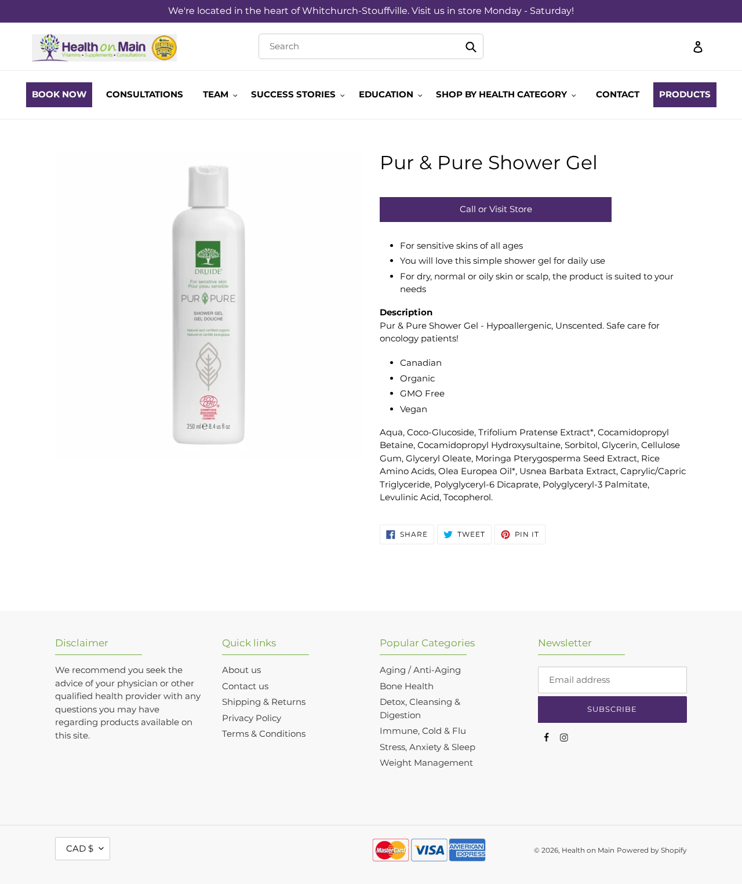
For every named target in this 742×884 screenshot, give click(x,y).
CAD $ (79, 848)
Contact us (245, 686)
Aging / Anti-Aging (420, 669)
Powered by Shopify (652, 850)
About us (241, 669)
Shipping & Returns (263, 701)
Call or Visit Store (496, 208)
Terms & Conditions (263, 733)
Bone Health (407, 686)
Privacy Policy (251, 717)
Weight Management (426, 762)
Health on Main (588, 850)
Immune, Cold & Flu (423, 730)
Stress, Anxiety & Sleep (427, 746)
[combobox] (371, 46)
